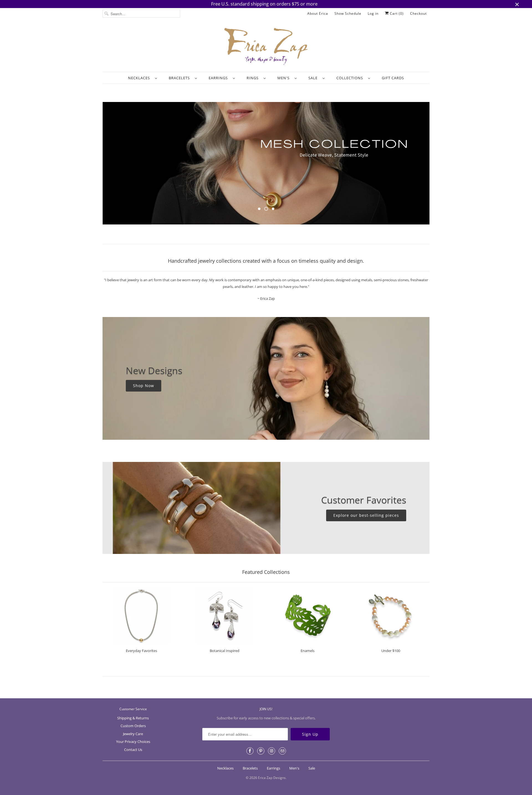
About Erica (317, 13)
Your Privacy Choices (133, 741)
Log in (373, 13)
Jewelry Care (133, 733)
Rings (254, 77)
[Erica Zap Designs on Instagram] (271, 751)
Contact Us (133, 749)
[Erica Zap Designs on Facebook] (250, 751)
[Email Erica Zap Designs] (282, 751)
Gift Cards (393, 77)
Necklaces (140, 77)
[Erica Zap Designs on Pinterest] (260, 751)
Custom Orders (133, 725)
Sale (314, 77)
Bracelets (180, 77)
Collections (350, 77)
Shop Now (143, 385)
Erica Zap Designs (272, 777)
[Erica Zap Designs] (266, 46)
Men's (284, 77)
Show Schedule (347, 13)
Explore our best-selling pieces (366, 515)
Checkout (418, 13)
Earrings (219, 77)
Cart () (396, 13)
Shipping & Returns (133, 717)
